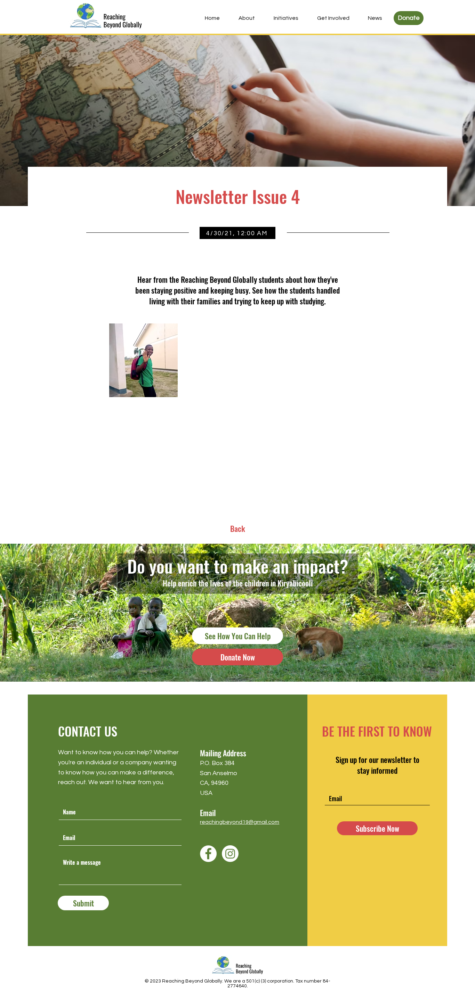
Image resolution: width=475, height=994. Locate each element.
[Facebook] (208, 853)
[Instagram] (230, 853)
